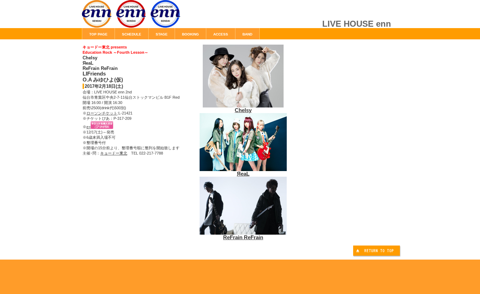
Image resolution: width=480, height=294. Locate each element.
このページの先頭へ (377, 252)
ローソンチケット (101, 113)
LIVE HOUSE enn (161, 17)
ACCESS (220, 34)
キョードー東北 (113, 153)
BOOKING (190, 34)
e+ (88, 127)
